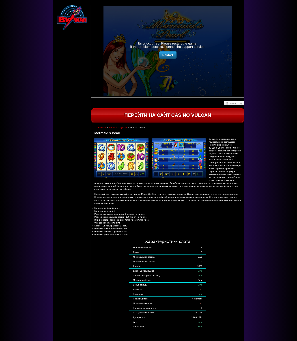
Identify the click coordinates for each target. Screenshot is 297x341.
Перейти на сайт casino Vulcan (167, 115)
